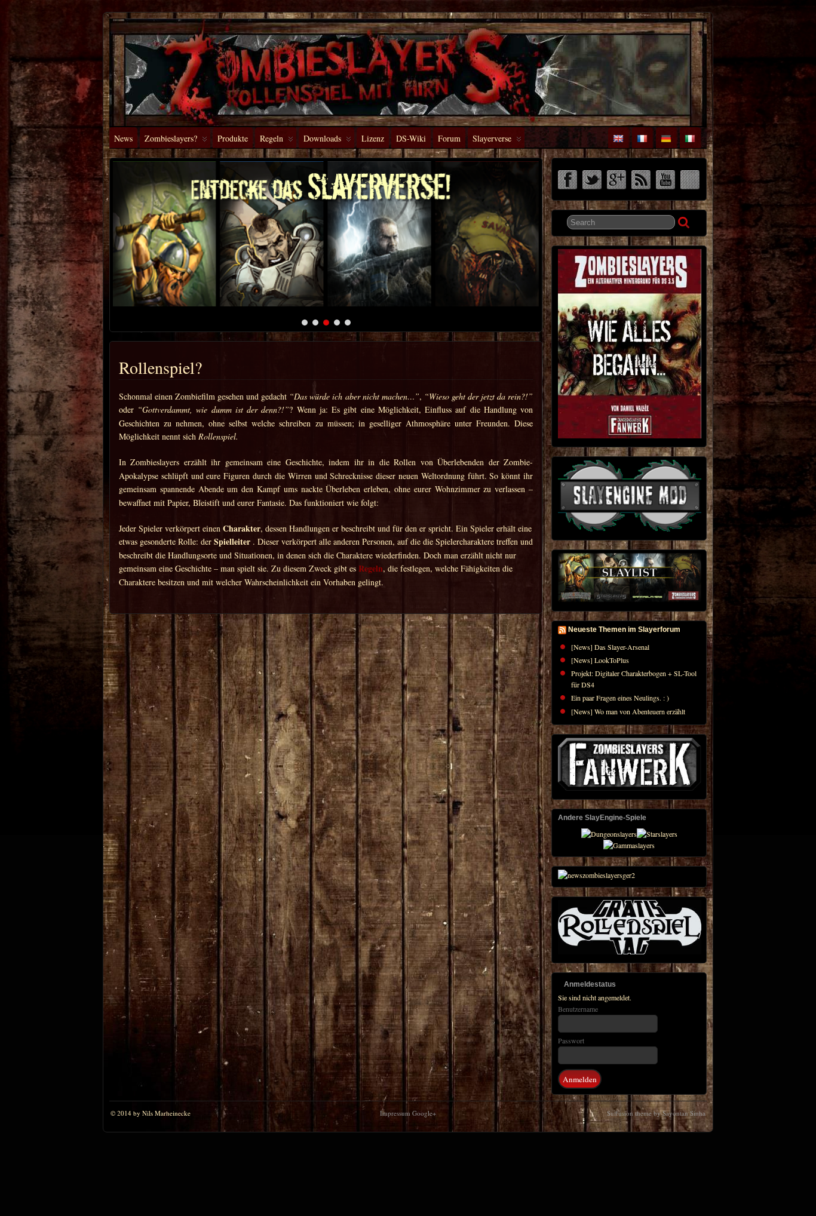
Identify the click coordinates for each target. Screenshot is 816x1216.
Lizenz (372, 138)
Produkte (232, 138)
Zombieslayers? (171, 138)
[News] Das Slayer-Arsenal (610, 647)
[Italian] (690, 137)
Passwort (571, 1040)
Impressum (395, 1112)
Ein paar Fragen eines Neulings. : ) (620, 697)
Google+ (424, 1112)
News (123, 138)
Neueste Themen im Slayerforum (624, 629)
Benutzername (578, 1009)
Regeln (271, 138)
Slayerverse (492, 138)
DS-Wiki (411, 138)
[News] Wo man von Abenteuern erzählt (628, 711)
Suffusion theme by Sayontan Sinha (656, 1112)
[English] (618, 137)
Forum (449, 138)
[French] (642, 137)
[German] (666, 137)
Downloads (322, 138)
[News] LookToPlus (600, 660)
